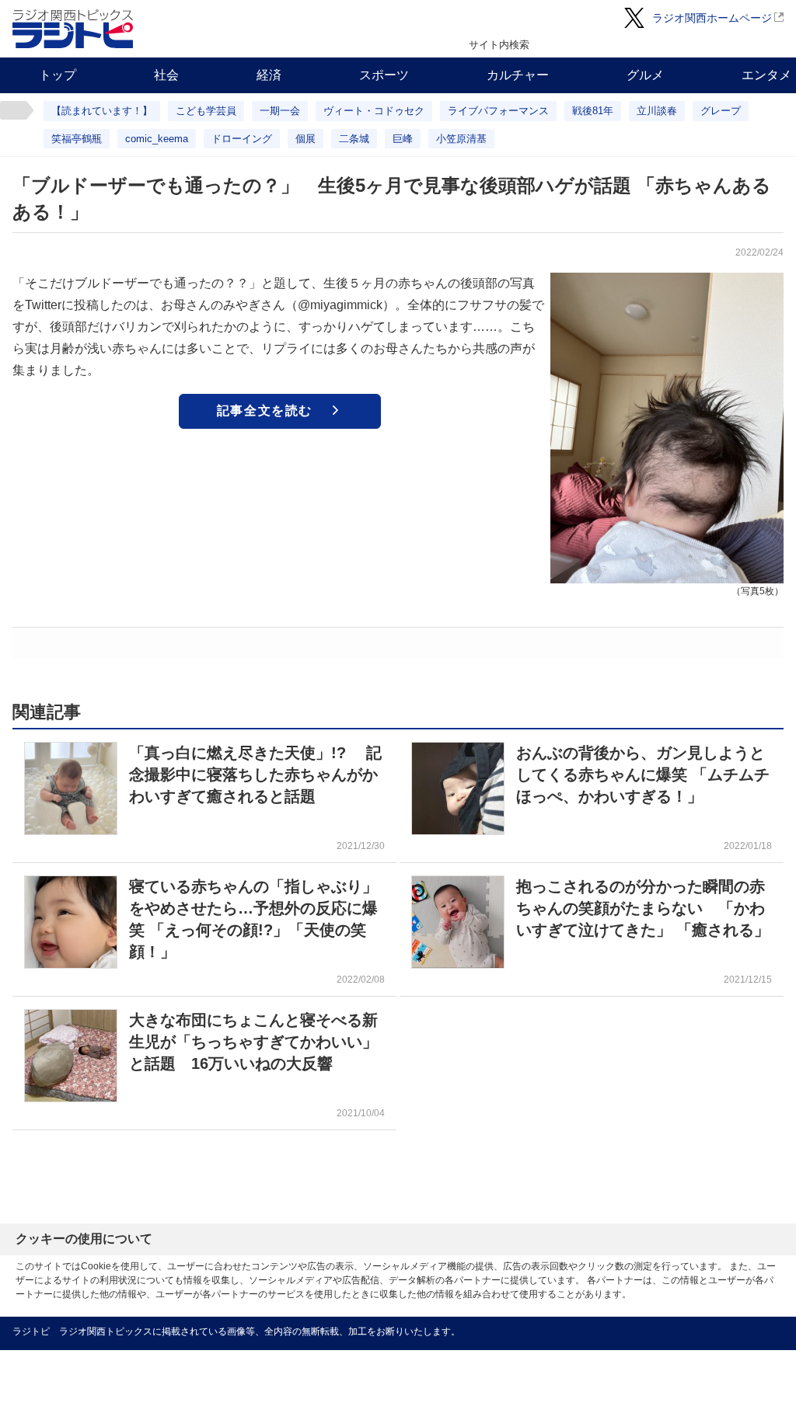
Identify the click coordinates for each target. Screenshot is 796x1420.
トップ (57, 75)
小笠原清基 (461, 138)
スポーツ (384, 75)
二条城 (354, 138)
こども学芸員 (206, 111)
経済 (269, 75)
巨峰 (403, 138)
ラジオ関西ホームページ (712, 17)
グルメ (645, 75)
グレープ (720, 111)
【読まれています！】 (101, 111)
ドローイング (241, 138)
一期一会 (280, 111)
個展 (305, 138)
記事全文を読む (264, 410)
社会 (166, 75)
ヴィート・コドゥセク (373, 111)
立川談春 (657, 111)
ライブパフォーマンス (498, 111)
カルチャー (518, 75)
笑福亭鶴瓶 (76, 138)
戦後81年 (592, 111)
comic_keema (156, 138)
